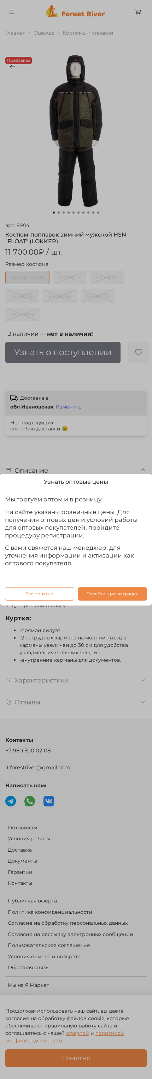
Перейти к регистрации (112, 593)
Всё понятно (39, 593)
